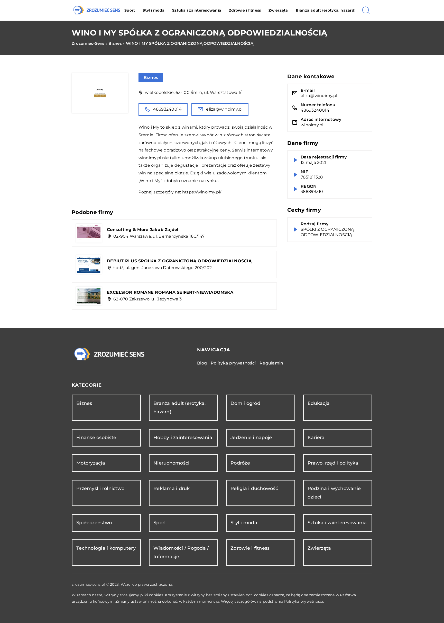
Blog (202, 363)
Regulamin (271, 363)
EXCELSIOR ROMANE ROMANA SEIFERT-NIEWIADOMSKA (170, 292)
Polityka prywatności (233, 363)
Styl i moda (153, 10)
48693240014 (167, 109)
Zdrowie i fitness (245, 10)
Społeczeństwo (94, 523)
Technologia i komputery (106, 548)
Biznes (151, 77)
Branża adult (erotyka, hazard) (326, 10)
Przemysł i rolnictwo (100, 488)
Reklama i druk (171, 488)
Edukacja (319, 403)
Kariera (316, 437)
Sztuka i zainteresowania (196, 10)
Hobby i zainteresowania (182, 437)
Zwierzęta (278, 10)
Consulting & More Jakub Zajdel (143, 229)
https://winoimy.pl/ (201, 192)
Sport (129, 10)
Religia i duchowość (254, 488)
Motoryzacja (90, 463)
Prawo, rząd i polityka (333, 463)
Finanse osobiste (96, 437)
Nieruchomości (171, 463)
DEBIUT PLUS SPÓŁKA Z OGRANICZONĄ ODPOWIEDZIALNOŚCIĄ (179, 261)
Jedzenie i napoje (251, 437)
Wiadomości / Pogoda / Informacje (181, 552)
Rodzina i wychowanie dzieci (334, 493)
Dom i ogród (245, 403)
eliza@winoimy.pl (224, 109)
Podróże (240, 463)
